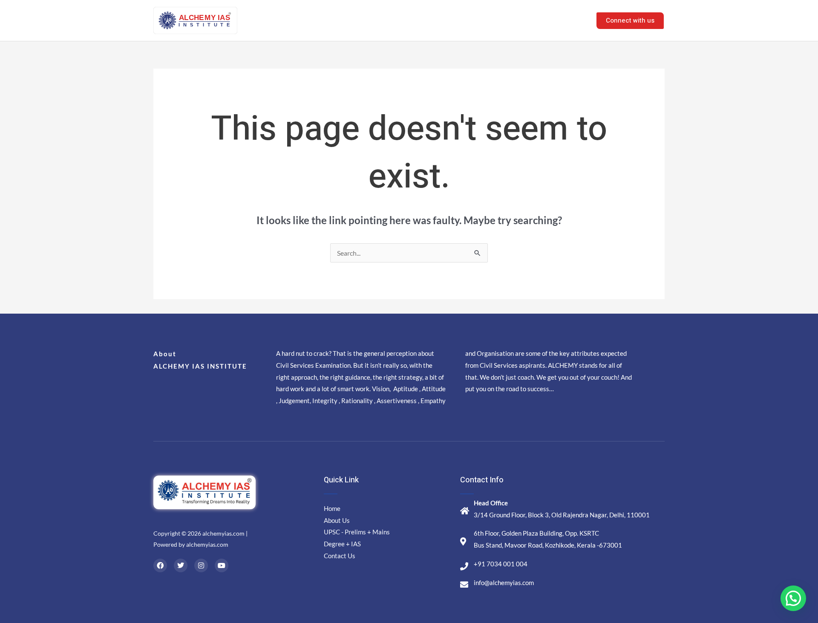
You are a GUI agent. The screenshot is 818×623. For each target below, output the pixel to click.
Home (435, 20)
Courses (511, 20)
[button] (793, 598)
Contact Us (563, 20)
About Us (472, 20)
